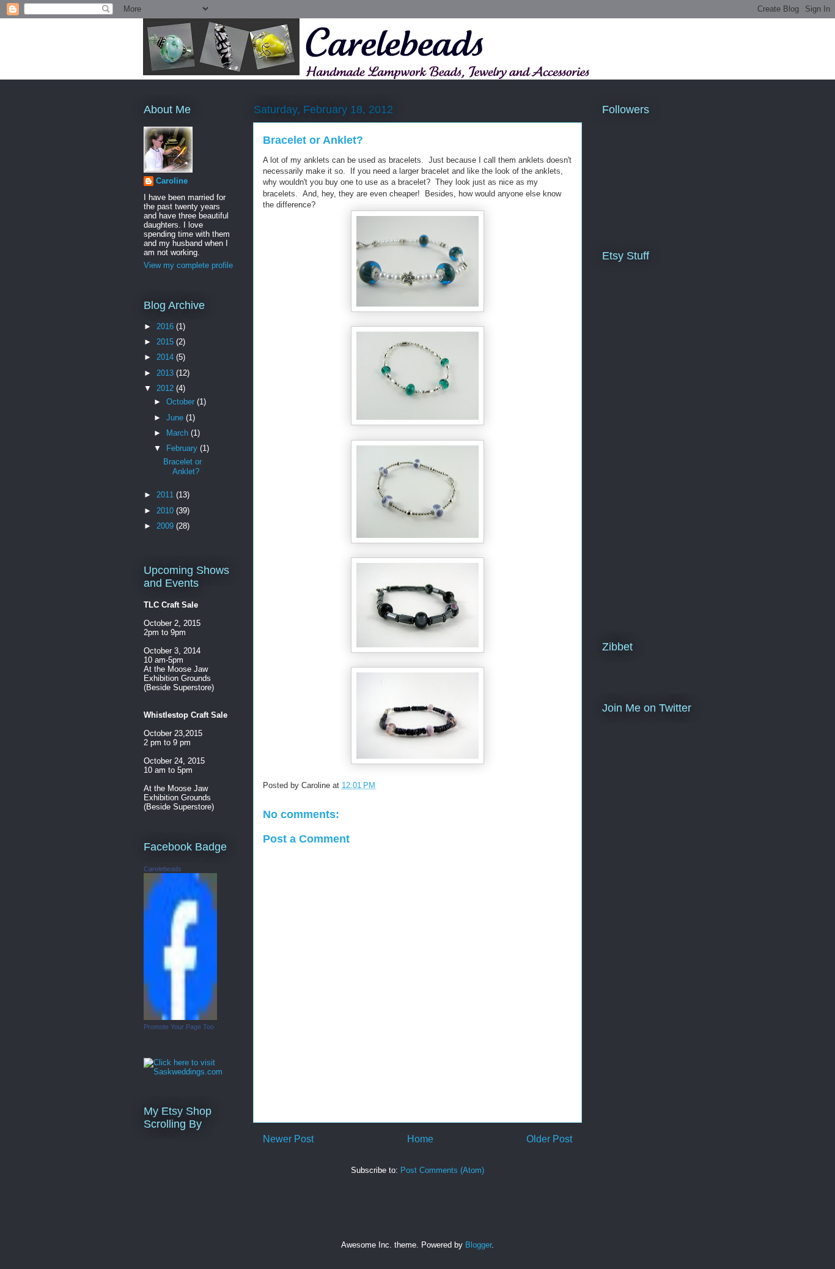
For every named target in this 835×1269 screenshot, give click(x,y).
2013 (166, 373)
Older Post (549, 1139)
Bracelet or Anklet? (313, 140)
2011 (166, 494)
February (183, 448)
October (181, 401)
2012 (166, 388)
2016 (166, 326)
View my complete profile (188, 265)
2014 (166, 357)
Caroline (172, 180)
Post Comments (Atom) (442, 1170)
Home (420, 1139)
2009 (166, 525)
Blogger (478, 1244)
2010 (166, 510)
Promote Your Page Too (179, 1026)
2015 (166, 341)
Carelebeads (163, 869)
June (176, 417)
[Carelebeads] (180, 1017)
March (178, 432)
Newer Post (288, 1139)
